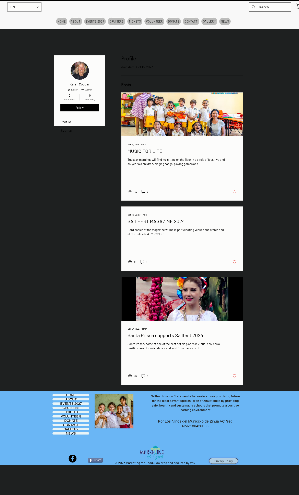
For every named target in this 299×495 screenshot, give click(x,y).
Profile (65, 122)
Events (66, 130)
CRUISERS (71, 408)
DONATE (71, 421)
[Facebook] (72, 459)
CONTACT (71, 425)
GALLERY (71, 429)
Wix (192, 463)
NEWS (71, 433)
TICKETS (71, 412)
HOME (71, 395)
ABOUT (71, 399)
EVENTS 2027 (71, 403)
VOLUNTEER (71, 416)
